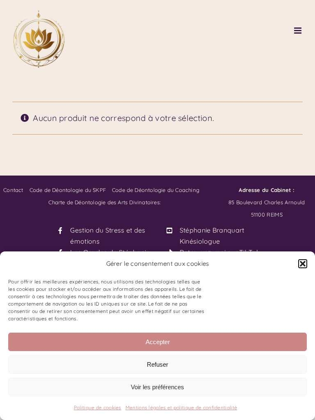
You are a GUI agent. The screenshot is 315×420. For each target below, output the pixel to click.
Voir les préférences (157, 386)
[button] (303, 264)
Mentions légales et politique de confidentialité (181, 407)
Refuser (157, 364)
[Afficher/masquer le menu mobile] (298, 30)
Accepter (158, 341)
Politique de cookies (97, 407)
